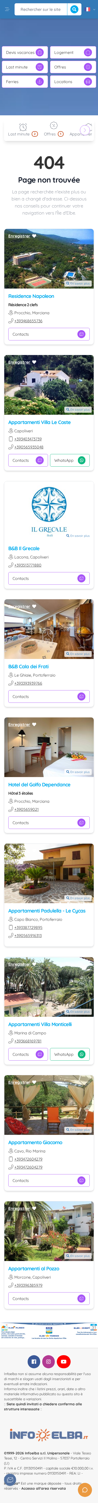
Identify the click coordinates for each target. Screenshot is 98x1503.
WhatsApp (64, 460)
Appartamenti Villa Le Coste (39, 422)
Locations (63, 81)
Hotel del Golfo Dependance (39, 784)
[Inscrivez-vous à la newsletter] (10, 1480)
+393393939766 (28, 683)
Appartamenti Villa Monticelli (40, 1024)
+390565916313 (28, 935)
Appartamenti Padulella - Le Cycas (46, 910)
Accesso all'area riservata (43, 1488)
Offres (60, 66)
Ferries (12, 81)
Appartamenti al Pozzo (33, 1268)
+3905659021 (26, 809)
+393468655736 (28, 320)
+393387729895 (28, 927)
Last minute (17, 66)
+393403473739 (28, 438)
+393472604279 (28, 1159)
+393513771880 (27, 565)
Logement (63, 52)
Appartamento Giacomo (35, 1142)
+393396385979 (28, 1285)
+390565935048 (28, 446)
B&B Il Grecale (23, 548)
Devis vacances (20, 52)
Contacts (21, 334)
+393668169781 (27, 1040)
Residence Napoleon (31, 296)
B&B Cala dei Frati (28, 666)
